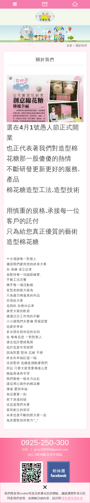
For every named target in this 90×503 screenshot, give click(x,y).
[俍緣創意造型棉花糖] (45, 17)
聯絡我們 (45, 4)
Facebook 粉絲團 (58, 472)
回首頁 (75, 4)
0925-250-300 (45, 442)
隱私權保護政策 (72, 498)
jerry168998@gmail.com (51, 449)
